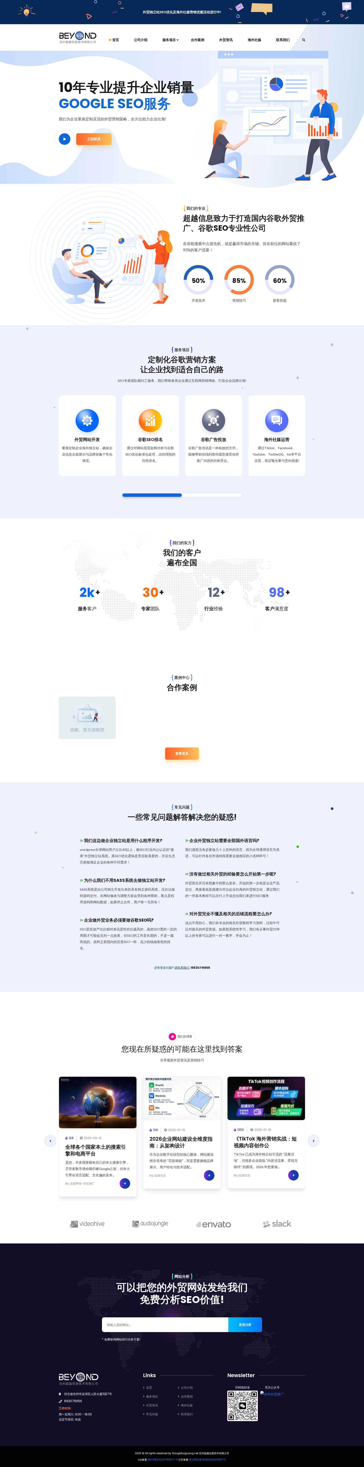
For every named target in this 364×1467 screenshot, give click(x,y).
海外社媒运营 (276, 439)
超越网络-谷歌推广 (82, 1183)
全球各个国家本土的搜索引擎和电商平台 (95, 1150)
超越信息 (160, 1175)
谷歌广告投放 (213, 439)
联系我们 (283, 39)
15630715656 (200, 968)
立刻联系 (94, 139)
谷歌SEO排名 (150, 439)
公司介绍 (140, 39)
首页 (115, 39)
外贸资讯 (226, 39)
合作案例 (197, 39)
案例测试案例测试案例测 (86, 720)
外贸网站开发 (87, 439)
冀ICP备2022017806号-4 (163, 1459)
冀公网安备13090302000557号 (207, 1459)
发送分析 (245, 1324)
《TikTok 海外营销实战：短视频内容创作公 (265, 1142)
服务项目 (169, 39)
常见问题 (152, 1414)
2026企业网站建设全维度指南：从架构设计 (181, 1142)
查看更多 (182, 753)
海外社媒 (254, 39)
